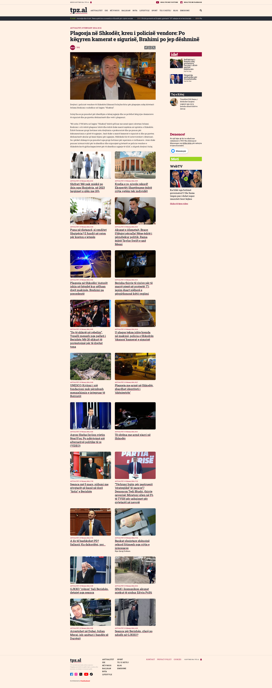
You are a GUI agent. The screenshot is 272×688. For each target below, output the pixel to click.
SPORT (154, 10)
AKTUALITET (97, 10)
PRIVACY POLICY (164, 659)
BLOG (175, 10)
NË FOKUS (114, 10)
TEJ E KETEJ (165, 10)
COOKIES (177, 659)
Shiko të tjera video (179, 203)
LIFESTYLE (144, 10)
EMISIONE (185, 10)
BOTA (135, 10)
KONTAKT (150, 659)
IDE (106, 10)
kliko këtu (187, 143)
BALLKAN (126, 10)
